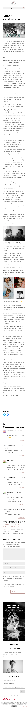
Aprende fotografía (8, 683)
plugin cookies (25, 706)
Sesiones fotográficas (9, 681)
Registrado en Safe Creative (11, 696)
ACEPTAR (14, 706)
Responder (21, 440)
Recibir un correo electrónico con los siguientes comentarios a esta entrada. (13, 578)
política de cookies (4, 705)
